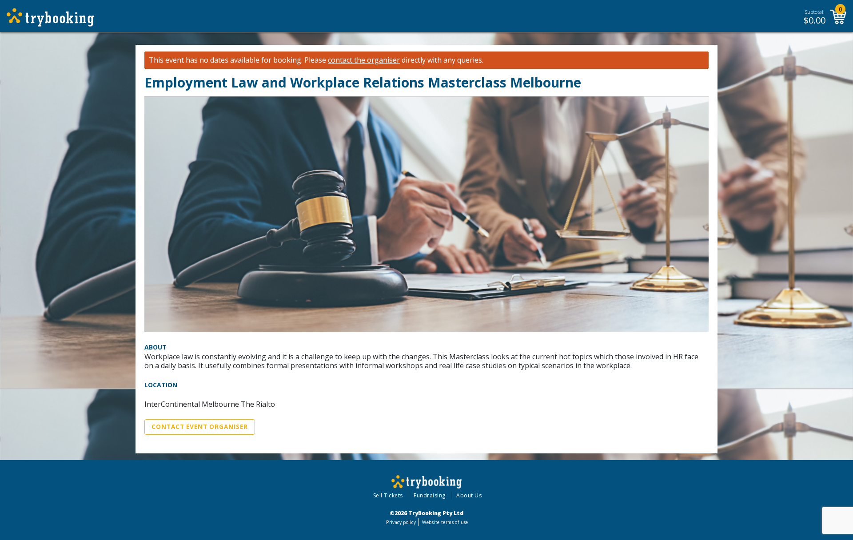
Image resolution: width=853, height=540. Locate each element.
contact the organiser (364, 60)
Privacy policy (401, 522)
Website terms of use (445, 522)
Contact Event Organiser (199, 427)
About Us (469, 495)
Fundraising (430, 495)
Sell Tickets (388, 495)
